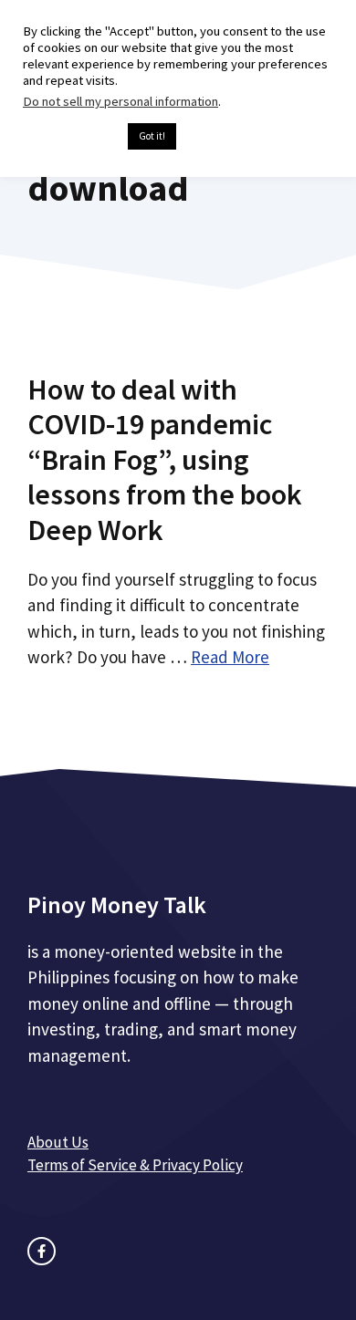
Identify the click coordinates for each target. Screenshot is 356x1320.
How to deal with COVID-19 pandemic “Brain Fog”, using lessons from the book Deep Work (164, 459)
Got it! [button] (152, 136)
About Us (58, 1142)
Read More (230, 657)
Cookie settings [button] (70, 137)
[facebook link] (41, 1251)
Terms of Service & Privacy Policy (135, 1165)
